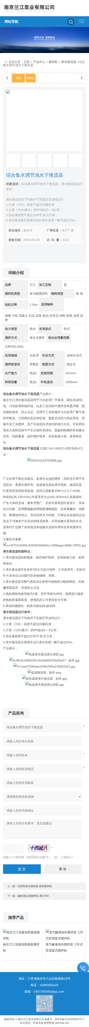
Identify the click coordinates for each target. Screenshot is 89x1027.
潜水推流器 (68, 62)
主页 (27, 62)
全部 (18, 78)
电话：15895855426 (44, 985)
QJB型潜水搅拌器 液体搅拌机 (35, 886)
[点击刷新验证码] (38, 848)
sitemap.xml (62, 1022)
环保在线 (38, 1022)
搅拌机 (53, 62)
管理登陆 (49, 1022)
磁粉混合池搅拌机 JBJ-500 (33, 895)
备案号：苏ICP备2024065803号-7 (64, 1019)
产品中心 (39, 62)
